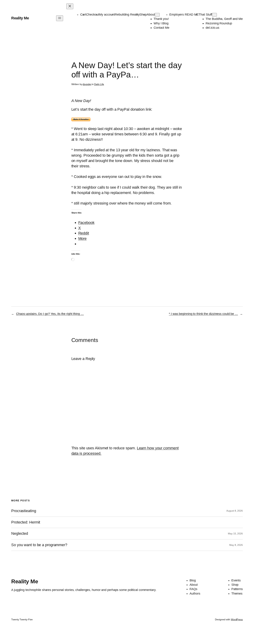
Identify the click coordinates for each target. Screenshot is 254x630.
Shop (143, 14)
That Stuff (205, 14)
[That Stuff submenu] (214, 15)
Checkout (92, 14)
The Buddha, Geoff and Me (224, 19)
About (151, 14)
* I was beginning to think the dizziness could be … (203, 314)
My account (107, 14)
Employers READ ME (184, 14)
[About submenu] (157, 15)
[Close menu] (69, 6)
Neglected (19, 533)
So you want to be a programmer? (39, 545)
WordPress (237, 619)
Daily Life (99, 84)
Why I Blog (161, 23)
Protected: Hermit (25, 522)
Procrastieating (23, 511)
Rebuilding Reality (127, 14)
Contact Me (161, 27)
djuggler (87, 84)
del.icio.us (212, 27)
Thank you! (161, 19)
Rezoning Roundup (219, 23)
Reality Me (20, 18)
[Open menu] (59, 18)
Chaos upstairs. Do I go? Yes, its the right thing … (50, 314)
